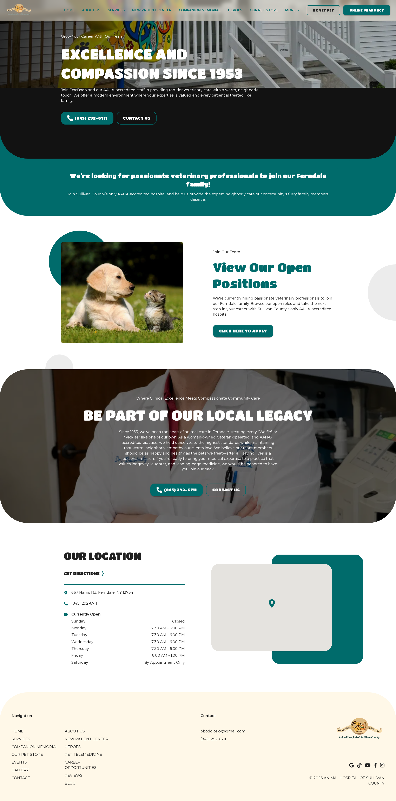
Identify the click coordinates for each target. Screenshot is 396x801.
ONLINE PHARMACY (367, 10)
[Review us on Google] (351, 765)
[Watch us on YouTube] (367, 765)
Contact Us (136, 118)
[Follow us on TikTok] (359, 765)
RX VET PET (323, 10)
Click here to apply (243, 331)
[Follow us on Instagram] (382, 765)
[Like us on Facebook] (375, 765)
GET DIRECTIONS (82, 573)
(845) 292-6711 (91, 118)
